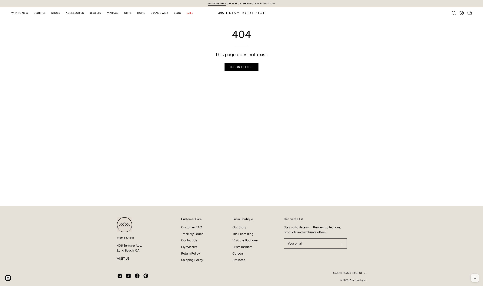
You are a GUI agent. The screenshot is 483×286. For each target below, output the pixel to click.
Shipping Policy (192, 260)
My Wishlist (189, 247)
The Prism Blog (242, 234)
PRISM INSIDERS (217, 3)
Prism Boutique (125, 237)
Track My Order (192, 234)
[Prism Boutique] (241, 13)
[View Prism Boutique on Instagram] (120, 276)
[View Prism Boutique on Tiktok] (128, 276)
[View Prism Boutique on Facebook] (137, 276)
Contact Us (189, 240)
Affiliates (238, 260)
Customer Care (191, 219)
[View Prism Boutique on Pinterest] (146, 276)
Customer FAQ (191, 227)
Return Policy (190, 253)
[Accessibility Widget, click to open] (8, 278)
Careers (238, 253)
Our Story (239, 227)
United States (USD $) (347, 273)
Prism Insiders (242, 247)
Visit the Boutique (245, 240)
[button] (19, 13)
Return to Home (241, 67)
